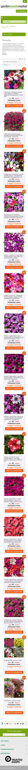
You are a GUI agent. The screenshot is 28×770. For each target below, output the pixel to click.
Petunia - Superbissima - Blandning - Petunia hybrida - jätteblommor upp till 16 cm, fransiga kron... (13, 418)
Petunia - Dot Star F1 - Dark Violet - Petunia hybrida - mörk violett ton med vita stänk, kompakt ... (13, 256)
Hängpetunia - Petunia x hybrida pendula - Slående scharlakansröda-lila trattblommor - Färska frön (13, 621)
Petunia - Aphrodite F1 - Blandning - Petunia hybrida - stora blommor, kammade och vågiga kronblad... (13, 581)
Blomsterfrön (13, 26)
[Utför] (24, 734)
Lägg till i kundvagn (14, 106)
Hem (3, 26)
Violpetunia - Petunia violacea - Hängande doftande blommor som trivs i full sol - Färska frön (13, 135)
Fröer (7, 26)
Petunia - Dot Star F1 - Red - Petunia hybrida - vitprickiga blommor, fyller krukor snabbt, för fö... (13, 459)
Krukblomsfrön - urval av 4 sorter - (13, 660)
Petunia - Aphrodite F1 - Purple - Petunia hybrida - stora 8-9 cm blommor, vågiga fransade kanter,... (13, 500)
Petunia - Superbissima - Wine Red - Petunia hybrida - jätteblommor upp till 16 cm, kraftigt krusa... (13, 378)
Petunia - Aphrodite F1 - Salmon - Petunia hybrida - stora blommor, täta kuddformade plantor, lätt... (13, 540)
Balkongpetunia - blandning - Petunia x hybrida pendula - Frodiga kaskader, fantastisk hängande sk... (13, 216)
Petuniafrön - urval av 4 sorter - (12, 700)
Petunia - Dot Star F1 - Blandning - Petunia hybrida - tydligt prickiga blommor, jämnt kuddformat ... (13, 297)
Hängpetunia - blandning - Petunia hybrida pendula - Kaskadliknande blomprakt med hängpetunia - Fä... (13, 176)
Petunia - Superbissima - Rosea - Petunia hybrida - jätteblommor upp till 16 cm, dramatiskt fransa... (13, 337)
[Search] (25, 22)
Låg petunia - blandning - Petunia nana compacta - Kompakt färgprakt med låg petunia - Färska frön (13, 94)
